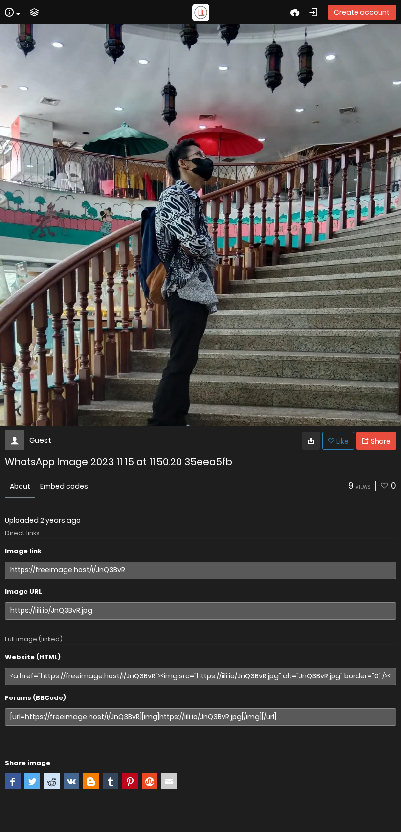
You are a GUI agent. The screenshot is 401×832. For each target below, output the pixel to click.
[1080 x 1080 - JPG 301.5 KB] (311, 441)
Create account (362, 12)
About (20, 486)
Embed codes (64, 486)
